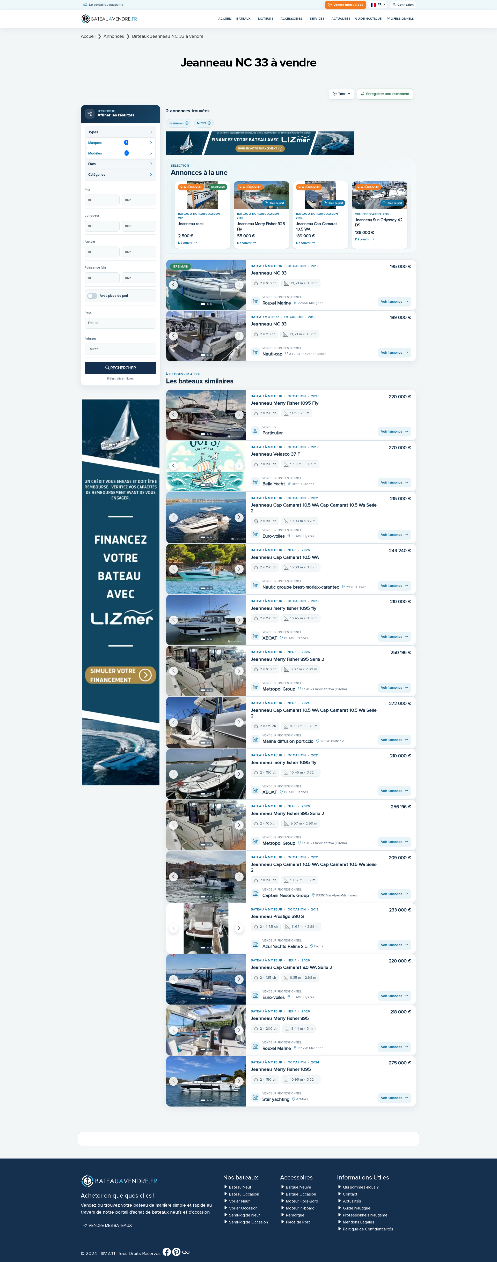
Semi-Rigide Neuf (244, 1215)
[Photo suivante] (239, 285)
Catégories (96, 175)
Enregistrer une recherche (387, 94)
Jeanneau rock (191, 223)
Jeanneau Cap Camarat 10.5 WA (285, 557)
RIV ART (108, 1253)
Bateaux (243, 18)
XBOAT (269, 638)
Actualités (341, 18)
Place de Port (298, 1222)
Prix (87, 190)
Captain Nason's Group (285, 895)
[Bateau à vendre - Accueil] (109, 19)
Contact (350, 1194)
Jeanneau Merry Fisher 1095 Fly (284, 403)
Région (90, 339)
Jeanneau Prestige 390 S (277, 916)
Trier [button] (341, 94)
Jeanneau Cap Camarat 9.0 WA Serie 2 (291, 967)
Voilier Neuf (239, 1201)
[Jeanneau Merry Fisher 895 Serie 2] (206, 671)
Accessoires (291, 18)
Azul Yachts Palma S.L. (285, 946)
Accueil (224, 18)
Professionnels (400, 18)
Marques (107, 142)
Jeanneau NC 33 (269, 273)
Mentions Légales (358, 1222)
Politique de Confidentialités (368, 1229)
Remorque (295, 1215)
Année (90, 242)
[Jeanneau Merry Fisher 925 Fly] (261, 195)
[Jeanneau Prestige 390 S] (206, 928)
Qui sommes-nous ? (361, 1187)
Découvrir (185, 243)
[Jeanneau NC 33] (206, 285)
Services (317, 18)
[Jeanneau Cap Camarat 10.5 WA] (320, 195)
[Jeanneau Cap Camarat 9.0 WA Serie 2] (206, 979)
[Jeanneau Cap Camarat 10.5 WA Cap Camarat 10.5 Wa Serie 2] (206, 518)
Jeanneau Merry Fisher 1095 (281, 1069)
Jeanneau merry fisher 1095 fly (283, 608)
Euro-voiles (273, 536)
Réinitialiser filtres (120, 378)
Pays (88, 313)
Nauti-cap (272, 354)
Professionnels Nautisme (365, 1215)
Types (93, 132)
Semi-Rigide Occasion (248, 1222)
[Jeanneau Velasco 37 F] (206, 466)
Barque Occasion (301, 1194)
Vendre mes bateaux (109, 1225)
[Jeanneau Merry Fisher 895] (206, 1030)
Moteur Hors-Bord (302, 1201)
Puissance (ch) (95, 268)
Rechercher (122, 367)
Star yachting (275, 1099)
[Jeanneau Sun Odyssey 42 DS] (379, 195)
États (92, 164)
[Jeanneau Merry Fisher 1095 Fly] (206, 415)
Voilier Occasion (243, 1208)
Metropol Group (278, 689)
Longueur (92, 216)
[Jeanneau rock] (202, 195)
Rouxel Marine (276, 303)
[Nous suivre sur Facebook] (167, 1253)
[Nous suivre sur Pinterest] (176, 1253)
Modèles (107, 153)
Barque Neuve (298, 1187)
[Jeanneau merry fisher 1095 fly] (206, 620)
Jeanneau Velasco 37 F (275, 454)
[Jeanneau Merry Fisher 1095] (206, 1081)
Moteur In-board (300, 1208)
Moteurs (265, 18)
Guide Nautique (368, 18)
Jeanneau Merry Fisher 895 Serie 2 (287, 659)
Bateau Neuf (240, 1187)
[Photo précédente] (173, 285)
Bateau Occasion (244, 1194)
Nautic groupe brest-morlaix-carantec (300, 587)
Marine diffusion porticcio (287, 741)
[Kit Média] (186, 1253)
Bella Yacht (273, 484)
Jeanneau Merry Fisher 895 (280, 1018)
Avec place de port (114, 296)
